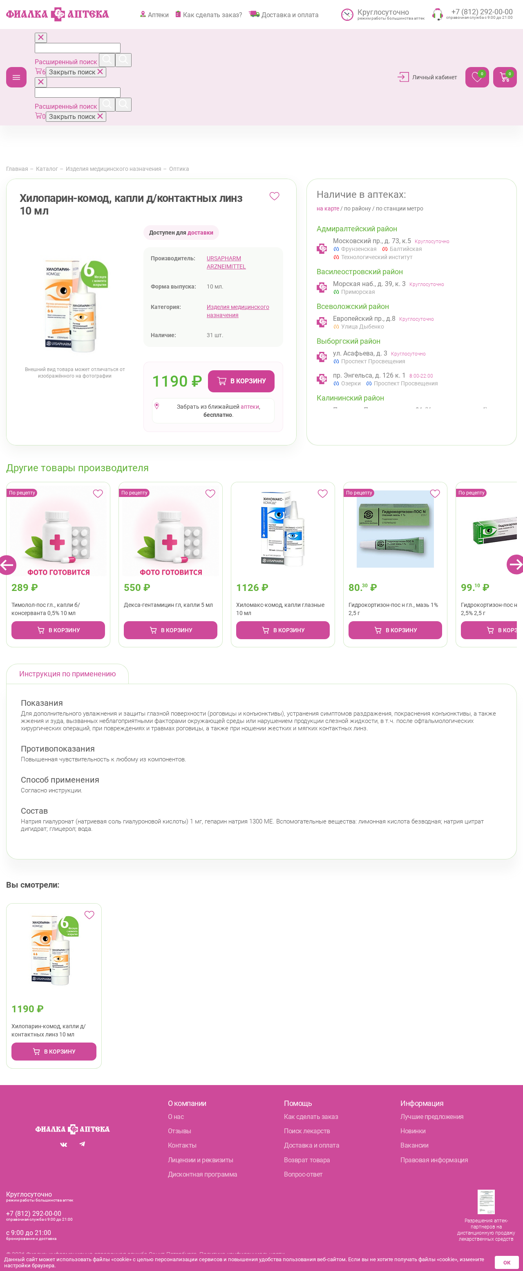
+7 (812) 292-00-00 (33, 1213)
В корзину (248, 381)
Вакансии (414, 1145)
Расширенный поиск (67, 62)
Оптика (179, 169)
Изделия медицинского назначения (113, 169)
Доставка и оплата (290, 14)
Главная (17, 169)
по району (357, 208)
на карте (328, 208)
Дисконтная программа (202, 1174)
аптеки (250, 406)
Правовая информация (434, 1160)
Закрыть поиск (73, 72)
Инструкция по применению (67, 673)
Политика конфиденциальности (242, 1254)
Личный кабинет (434, 77)
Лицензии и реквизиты (200, 1160)
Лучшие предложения (431, 1117)
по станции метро (399, 208)
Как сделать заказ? (212, 14)
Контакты (182, 1145)
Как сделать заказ (311, 1117)
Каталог (16, 77)
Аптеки (158, 14)
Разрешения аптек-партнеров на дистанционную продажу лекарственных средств (486, 1230)
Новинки (413, 1131)
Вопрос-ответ (303, 1174)
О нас (176, 1117)
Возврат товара (307, 1160)
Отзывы (179, 1131)
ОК (506, 1263)
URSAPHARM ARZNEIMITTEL (226, 262)
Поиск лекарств (307, 1131)
